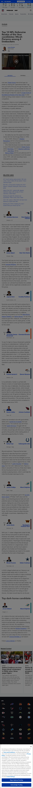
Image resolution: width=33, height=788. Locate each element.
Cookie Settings (11, 776)
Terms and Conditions (9, 752)
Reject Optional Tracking (16, 780)
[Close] (31, 746)
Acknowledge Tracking (17, 784)
